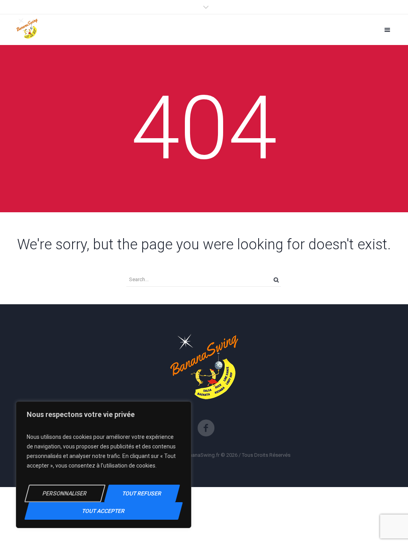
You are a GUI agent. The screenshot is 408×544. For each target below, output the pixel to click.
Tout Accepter (103, 511)
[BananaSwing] (27, 29)
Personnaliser (65, 493)
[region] (103, 464)
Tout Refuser (142, 493)
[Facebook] (206, 428)
